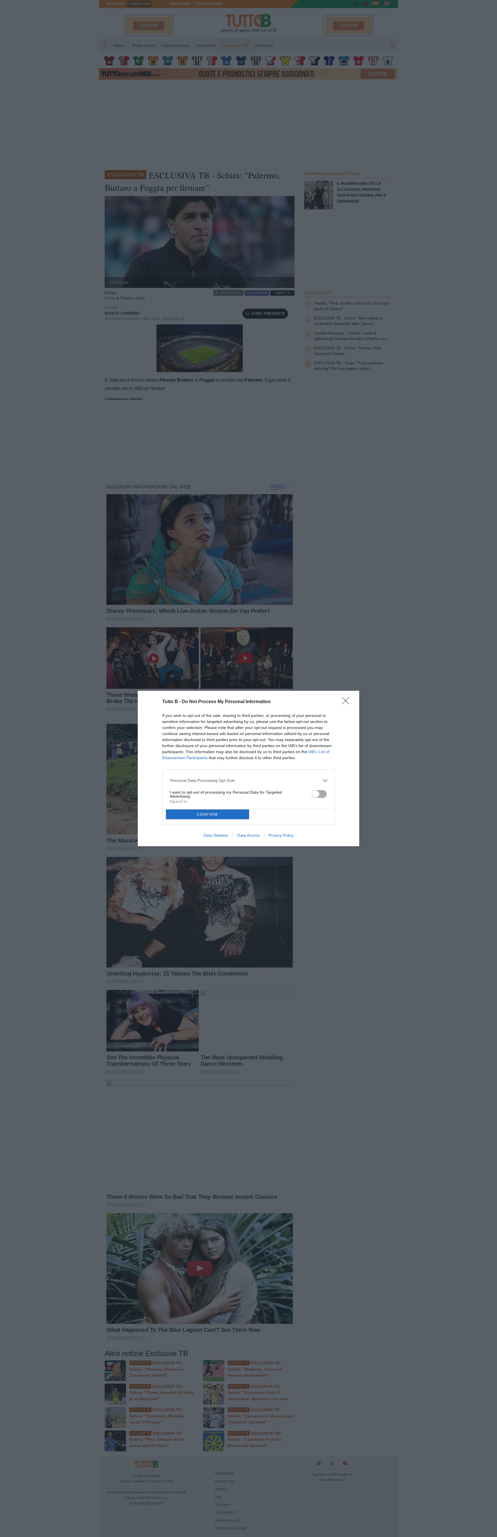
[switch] (319, 794)
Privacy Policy (281, 835)
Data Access (248, 835)
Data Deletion (216, 835)
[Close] (347, 702)
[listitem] (248, 781)
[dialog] (248, 768)
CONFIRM (207, 814)
